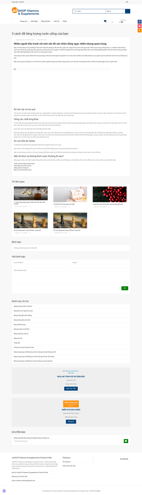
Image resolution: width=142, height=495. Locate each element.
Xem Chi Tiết (71, 388)
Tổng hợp (17, 343)
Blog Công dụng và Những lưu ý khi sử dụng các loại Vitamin (33, 361)
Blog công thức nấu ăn (21, 334)
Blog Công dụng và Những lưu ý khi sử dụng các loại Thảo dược (34, 356)
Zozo (98, 491)
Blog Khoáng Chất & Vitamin (23, 306)
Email (74, 262)
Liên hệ (56, 21)
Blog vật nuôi (18, 338)
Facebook (124, 459)
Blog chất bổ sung (19, 324)
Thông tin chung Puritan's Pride (24, 347)
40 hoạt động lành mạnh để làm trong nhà (27, 230)
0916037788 (23, 476)
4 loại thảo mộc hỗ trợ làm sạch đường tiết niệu (108, 204)
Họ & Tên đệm (18, 262)
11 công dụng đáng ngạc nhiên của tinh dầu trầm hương (29, 203)
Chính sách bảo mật (68, 466)
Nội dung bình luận (20, 270)
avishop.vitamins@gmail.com (25, 480)
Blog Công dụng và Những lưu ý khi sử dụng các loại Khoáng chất (35, 352)
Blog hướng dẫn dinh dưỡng (23, 315)
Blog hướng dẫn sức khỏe (22, 320)
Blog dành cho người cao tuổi (23, 311)
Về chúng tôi (66, 462)
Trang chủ (23, 21)
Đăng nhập (15, 2)
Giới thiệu (34, 21)
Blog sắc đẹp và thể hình (21, 329)
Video (65, 21)
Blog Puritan (45, 21)
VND (127, 2)
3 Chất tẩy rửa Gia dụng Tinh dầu (64, 204)
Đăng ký (21, 2)
